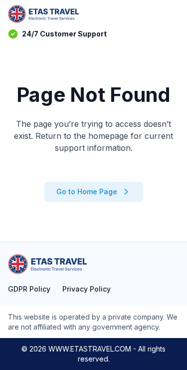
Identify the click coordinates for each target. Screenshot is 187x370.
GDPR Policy (29, 289)
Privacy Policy (86, 289)
